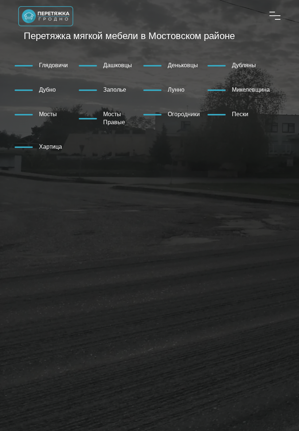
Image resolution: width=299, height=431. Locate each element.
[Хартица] (31, 146)
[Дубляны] (224, 65)
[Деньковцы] (160, 65)
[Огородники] (160, 114)
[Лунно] (160, 89)
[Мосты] (31, 114)
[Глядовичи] (31, 65)
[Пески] (224, 114)
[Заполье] (95, 89)
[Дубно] (31, 89)
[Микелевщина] (224, 89)
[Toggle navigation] (275, 16)
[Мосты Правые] (95, 118)
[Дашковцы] (95, 65)
